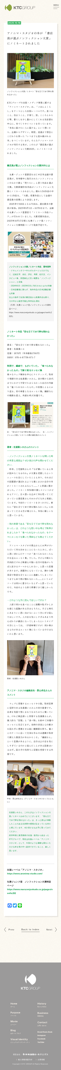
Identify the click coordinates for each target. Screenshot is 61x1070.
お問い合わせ (42, 1023)
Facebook (41, 1039)
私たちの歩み (41, 1004)
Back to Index (30, 929)
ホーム (13, 1004)
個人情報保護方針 (25, 1060)
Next (49, 930)
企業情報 (41, 1060)
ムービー (14, 1022)
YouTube (40, 1042)
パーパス (15, 1013)
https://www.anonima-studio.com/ (24, 873)
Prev (12, 930)
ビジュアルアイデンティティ (20, 1040)
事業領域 (42, 1014)
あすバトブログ (15, 1031)
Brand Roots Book (44, 1032)
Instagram (41, 1035)
